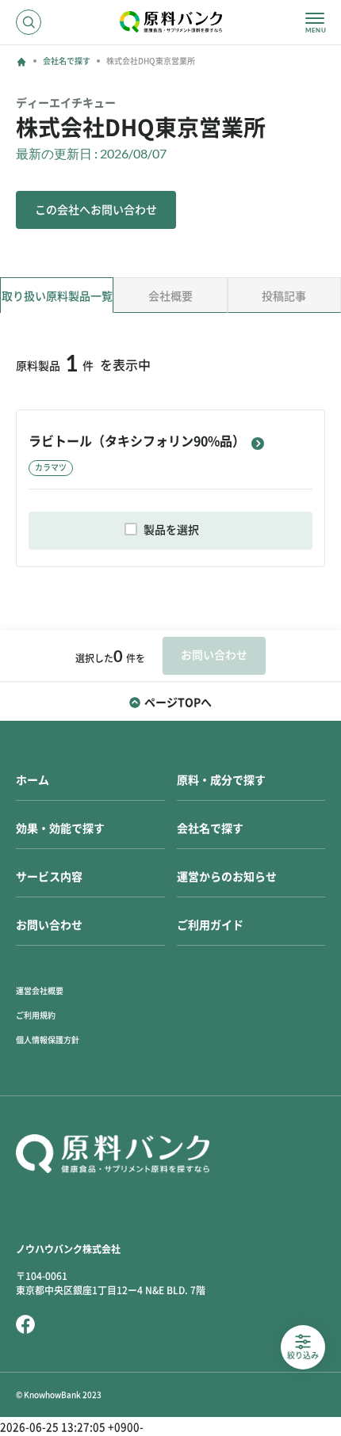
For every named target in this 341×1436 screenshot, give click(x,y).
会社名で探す (66, 61)
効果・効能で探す (60, 828)
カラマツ (51, 467)
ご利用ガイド (210, 925)
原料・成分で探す (221, 780)
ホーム (32, 780)
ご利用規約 (36, 1015)
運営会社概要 (39, 991)
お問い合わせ (49, 925)
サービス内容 (49, 876)
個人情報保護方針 (47, 1040)
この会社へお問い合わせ (96, 209)
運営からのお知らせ (227, 876)
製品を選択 (171, 529)
